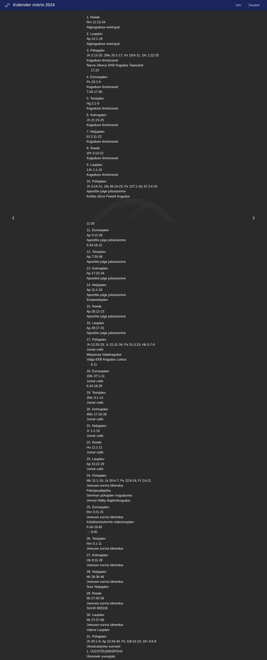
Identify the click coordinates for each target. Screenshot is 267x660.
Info (238, 5)
